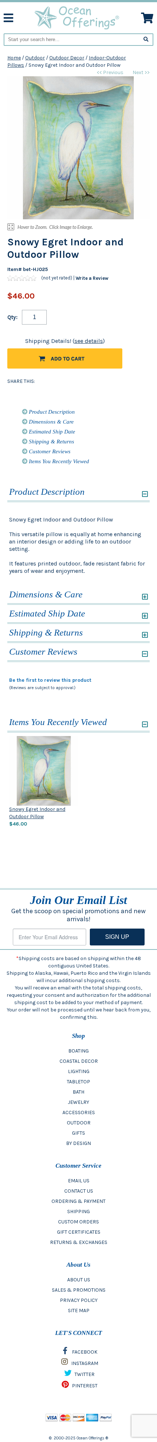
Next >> (141, 72)
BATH (78, 1092)
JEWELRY (78, 1102)
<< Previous (110, 72)
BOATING (78, 1051)
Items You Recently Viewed (58, 461)
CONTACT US (78, 1191)
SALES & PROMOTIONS (79, 1290)
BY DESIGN (78, 1143)
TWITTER (84, 1374)
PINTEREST (84, 1386)
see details (88, 340)
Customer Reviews (48, 451)
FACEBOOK (84, 1352)
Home (14, 58)
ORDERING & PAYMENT (78, 1201)
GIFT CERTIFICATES (78, 1232)
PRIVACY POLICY (78, 1300)
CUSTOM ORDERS (78, 1222)
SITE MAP (78, 1310)
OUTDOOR (79, 1123)
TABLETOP (78, 1082)
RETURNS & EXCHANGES (78, 1242)
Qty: (12, 317)
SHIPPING (78, 1211)
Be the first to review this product (50, 680)
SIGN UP (117, 937)
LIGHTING (78, 1071)
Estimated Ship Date (51, 432)
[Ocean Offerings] (77, 17)
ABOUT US (78, 1280)
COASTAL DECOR (79, 1061)
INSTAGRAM (84, 1363)
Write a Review (92, 278)
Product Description (51, 412)
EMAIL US (78, 1181)
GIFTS (78, 1133)
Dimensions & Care (50, 422)
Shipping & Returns (50, 441)
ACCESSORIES (78, 1112)
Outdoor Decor (66, 58)
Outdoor (35, 58)
